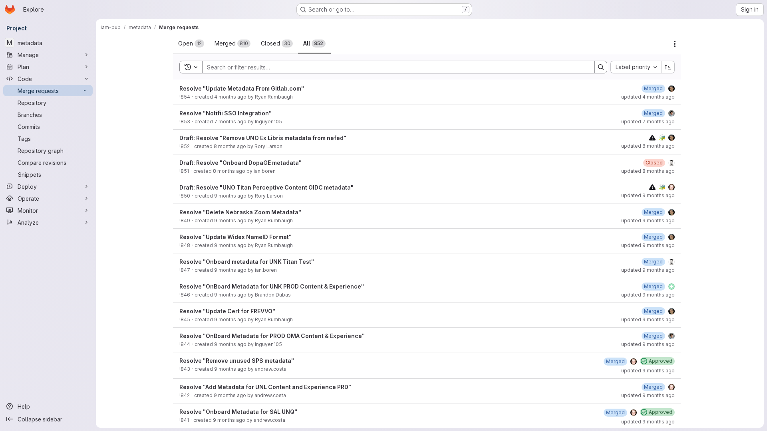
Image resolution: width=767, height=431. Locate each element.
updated (648, 97)
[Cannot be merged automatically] (652, 137)
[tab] (191, 43)
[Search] (600, 67)
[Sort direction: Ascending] (668, 67)
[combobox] (636, 67)
